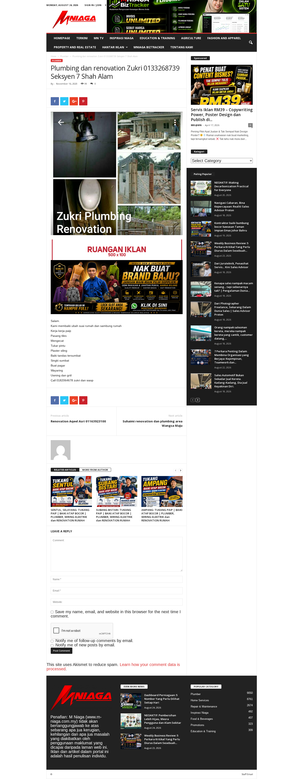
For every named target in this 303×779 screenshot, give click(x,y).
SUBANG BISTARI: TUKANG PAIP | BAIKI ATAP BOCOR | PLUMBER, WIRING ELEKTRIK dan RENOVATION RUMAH (114, 515)
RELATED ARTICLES (65, 469)
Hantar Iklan (113, 47)
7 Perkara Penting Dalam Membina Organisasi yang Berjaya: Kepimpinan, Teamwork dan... (231, 356)
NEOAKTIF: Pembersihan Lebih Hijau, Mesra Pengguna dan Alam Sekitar (162, 719)
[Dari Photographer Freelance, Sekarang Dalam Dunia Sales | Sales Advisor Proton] (201, 309)
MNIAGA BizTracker (149, 47)
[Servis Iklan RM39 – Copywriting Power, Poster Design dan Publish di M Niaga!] (222, 85)
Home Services (200, 700)
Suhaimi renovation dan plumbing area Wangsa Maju (152, 423)
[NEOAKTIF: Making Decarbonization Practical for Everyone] (201, 188)
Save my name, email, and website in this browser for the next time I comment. (116, 613)
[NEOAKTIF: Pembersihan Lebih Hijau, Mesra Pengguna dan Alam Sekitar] (131, 721)
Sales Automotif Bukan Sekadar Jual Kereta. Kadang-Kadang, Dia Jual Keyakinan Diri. (230, 380)
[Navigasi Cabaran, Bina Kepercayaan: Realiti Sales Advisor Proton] (201, 208)
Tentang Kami (181, 47)
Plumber (64, 56)
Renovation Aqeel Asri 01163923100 (78, 421)
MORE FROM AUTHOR (95, 469)
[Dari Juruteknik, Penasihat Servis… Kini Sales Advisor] (201, 269)
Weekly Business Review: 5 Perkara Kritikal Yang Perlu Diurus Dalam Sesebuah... (232, 246)
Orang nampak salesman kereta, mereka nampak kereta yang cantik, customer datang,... (233, 332)
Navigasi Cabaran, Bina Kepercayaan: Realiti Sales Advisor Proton (231, 206)
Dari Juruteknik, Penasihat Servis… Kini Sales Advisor (231, 265)
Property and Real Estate (75, 47)
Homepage (62, 38)
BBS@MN (196, 125)
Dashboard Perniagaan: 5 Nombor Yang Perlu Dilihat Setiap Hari (161, 698)
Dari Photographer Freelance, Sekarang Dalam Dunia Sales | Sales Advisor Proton (232, 309)
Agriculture (191, 38)
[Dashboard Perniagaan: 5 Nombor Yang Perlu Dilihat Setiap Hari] (131, 701)
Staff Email (112, 5)
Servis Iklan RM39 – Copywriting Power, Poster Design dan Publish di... (222, 114)
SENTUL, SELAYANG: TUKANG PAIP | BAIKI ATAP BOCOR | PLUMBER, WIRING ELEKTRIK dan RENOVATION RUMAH (70, 515)
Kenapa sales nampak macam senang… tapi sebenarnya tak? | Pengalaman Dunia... (233, 286)
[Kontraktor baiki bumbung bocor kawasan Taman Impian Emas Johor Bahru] (201, 229)
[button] (250, 42)
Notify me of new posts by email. (85, 645)
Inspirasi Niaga (122, 38)
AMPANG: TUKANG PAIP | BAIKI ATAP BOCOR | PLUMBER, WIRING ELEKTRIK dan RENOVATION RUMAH (161, 515)
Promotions (197, 725)
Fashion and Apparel (224, 38)
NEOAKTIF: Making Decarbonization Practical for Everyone (231, 186)
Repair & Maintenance (204, 706)
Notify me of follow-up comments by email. (94, 640)
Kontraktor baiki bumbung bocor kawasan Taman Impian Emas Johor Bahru (231, 226)
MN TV (98, 38)
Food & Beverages (202, 718)
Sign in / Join (93, 5)
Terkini (82, 38)
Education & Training (157, 38)
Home (53, 56)
